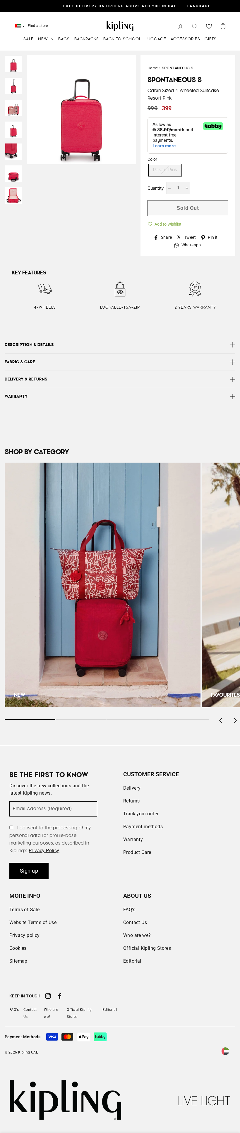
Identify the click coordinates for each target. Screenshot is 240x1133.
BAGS (64, 39)
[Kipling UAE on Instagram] (48, 997)
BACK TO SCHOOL (122, 39)
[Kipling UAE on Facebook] (60, 997)
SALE (28, 39)
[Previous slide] (221, 719)
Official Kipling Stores (147, 948)
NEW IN (46, 39)
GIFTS (211, 39)
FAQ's (129, 909)
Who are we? (137, 935)
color (152, 159)
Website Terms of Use (32, 922)
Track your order (140, 814)
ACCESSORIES (185, 39)
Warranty (133, 839)
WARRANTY (16, 396)
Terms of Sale (24, 909)
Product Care (137, 852)
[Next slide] (234, 719)
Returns (131, 801)
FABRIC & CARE (20, 362)
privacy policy (44, 850)
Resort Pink (165, 170)
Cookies (18, 948)
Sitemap (18, 961)
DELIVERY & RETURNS (26, 379)
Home (153, 68)
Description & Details (29, 344)
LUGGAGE (156, 39)
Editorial (132, 961)
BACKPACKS (86, 39)
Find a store (38, 26)
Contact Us (135, 922)
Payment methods (143, 826)
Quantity (156, 188)
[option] (120, 6)
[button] (164, 223)
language (199, 6)
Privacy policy (24, 935)
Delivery (131, 788)
